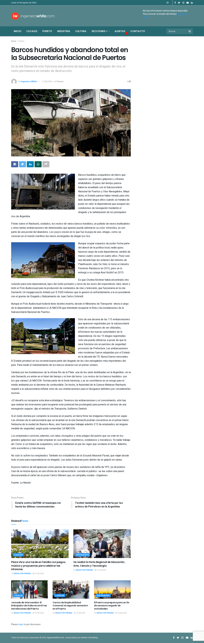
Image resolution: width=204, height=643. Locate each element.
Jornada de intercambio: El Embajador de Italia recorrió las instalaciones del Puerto (29, 605)
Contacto (137, 31)
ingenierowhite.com (55, 637)
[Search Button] (190, 31)
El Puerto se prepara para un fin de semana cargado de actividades (111, 605)
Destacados (82, 555)
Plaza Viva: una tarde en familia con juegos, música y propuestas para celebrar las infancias (38, 565)
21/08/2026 (39, 573)
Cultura (80, 31)
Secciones (98, 31)
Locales (31, 31)
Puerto (47, 31)
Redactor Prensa (22, 573)
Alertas (120, 31)
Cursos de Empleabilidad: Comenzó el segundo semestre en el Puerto (70, 605)
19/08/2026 (39, 613)
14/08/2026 (122, 613)
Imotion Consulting (89, 637)
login (20, 624)
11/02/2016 (47, 81)
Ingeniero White (29, 81)
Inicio (17, 31)
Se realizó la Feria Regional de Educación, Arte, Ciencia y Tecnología (99, 563)
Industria (63, 31)
